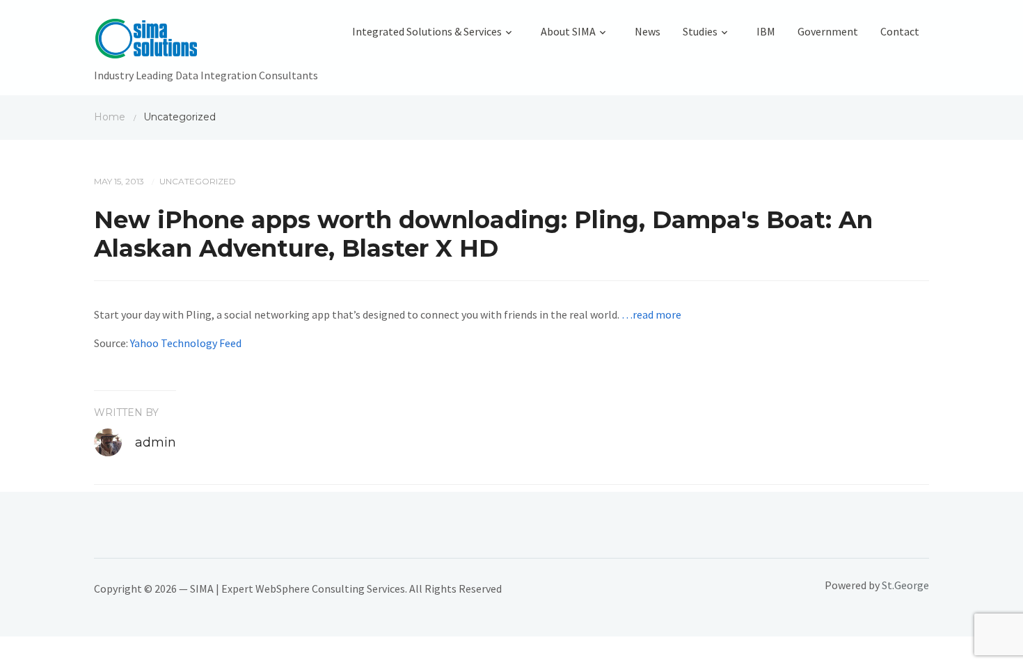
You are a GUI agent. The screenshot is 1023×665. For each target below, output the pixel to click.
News (647, 31)
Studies (700, 31)
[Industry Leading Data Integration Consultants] (206, 41)
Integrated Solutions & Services (427, 31)
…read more (651, 314)
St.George (905, 585)
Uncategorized (197, 181)
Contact (899, 31)
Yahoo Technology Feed (185, 343)
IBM (765, 31)
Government (828, 31)
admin (155, 442)
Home (109, 117)
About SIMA (568, 31)
